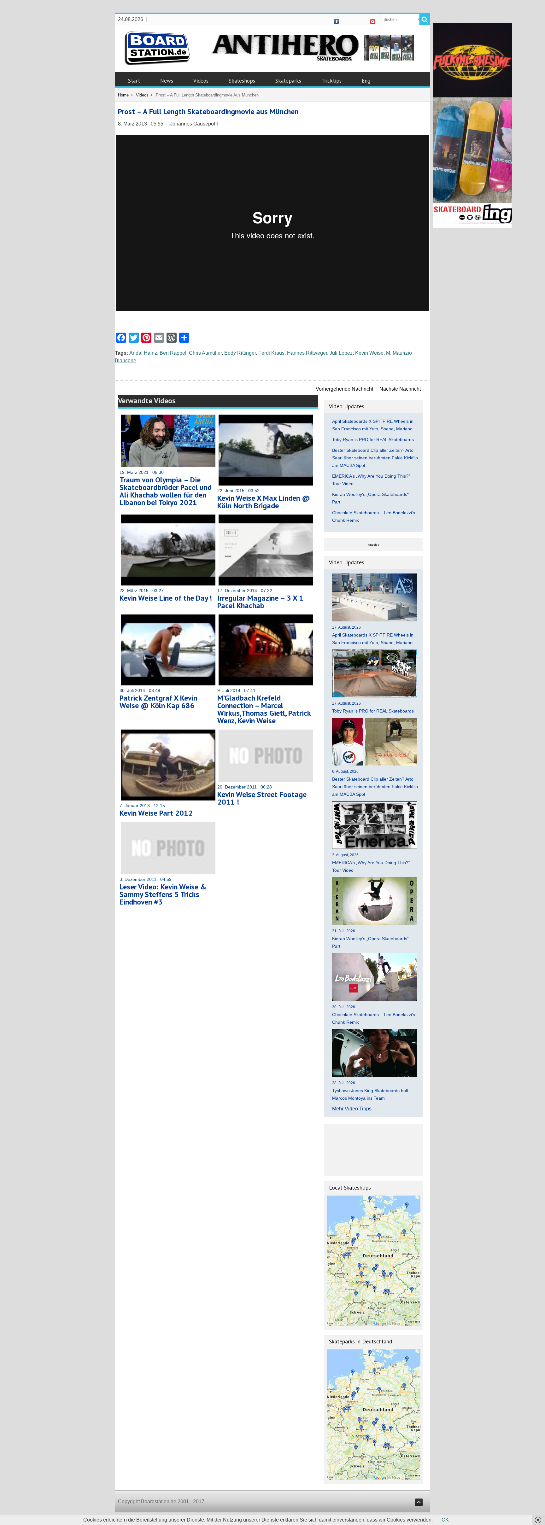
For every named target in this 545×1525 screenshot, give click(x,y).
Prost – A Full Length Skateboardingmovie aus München (208, 111)
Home (123, 95)
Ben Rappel (173, 353)
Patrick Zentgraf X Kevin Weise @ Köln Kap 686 (158, 701)
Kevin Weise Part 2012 (156, 813)
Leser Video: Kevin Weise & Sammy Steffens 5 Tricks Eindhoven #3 (163, 894)
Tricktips (331, 80)
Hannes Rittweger (307, 353)
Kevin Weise (369, 353)
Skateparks (288, 80)
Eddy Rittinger (240, 353)
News (166, 80)
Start (134, 80)
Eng (366, 80)
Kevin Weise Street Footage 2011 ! (262, 798)
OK (445, 1519)
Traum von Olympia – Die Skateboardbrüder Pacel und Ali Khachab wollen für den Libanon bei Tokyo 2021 (166, 491)
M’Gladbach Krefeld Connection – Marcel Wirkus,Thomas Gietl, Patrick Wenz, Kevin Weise (264, 709)
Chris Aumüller (205, 353)
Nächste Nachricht (400, 389)
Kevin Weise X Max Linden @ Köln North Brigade (263, 501)
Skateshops (242, 80)
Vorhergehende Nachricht (344, 389)
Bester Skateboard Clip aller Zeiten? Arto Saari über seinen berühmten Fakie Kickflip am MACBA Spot (375, 458)
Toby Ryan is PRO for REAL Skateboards (373, 439)
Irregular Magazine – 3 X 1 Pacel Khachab (260, 601)
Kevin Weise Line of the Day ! (166, 598)
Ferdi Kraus (271, 353)
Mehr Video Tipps (352, 1108)
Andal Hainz (143, 353)
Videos (200, 80)
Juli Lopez (341, 353)
